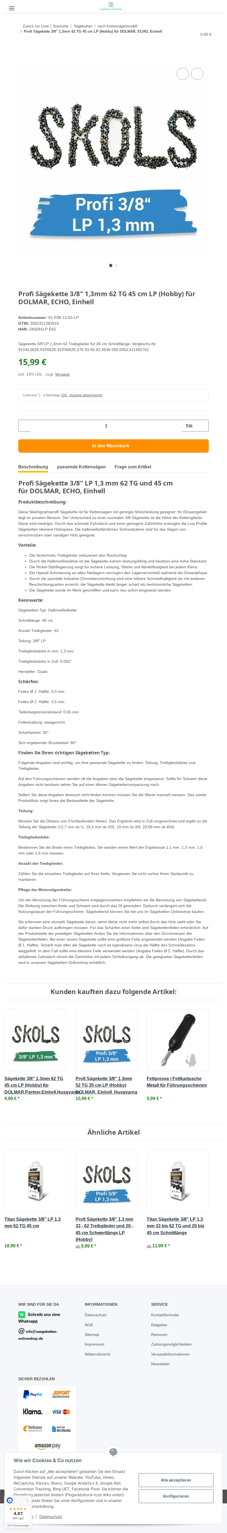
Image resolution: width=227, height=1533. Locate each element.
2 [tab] (116, 265)
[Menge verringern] (24, 426)
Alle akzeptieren (176, 1480)
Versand (63, 374)
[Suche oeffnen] (26, 6)
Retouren (159, 1364)
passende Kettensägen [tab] (81, 467)
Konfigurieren (176, 1496)
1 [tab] (110, 265)
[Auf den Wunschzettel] (197, 74)
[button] (212, 5)
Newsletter (161, 1393)
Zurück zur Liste (36, 26)
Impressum (95, 1373)
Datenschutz (50, 1516)
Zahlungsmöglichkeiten (172, 1373)
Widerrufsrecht (99, 1383)
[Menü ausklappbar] (11, 6)
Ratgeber (159, 1354)
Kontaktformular (166, 1344)
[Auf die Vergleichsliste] (183, 74)
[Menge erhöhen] (202, 426)
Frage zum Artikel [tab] (133, 467)
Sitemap (92, 1364)
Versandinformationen (172, 1383)
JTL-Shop (198, 1526)
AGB (88, 1354)
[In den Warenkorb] (22, 61)
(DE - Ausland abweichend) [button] (83, 395)
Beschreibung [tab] (33, 467)
